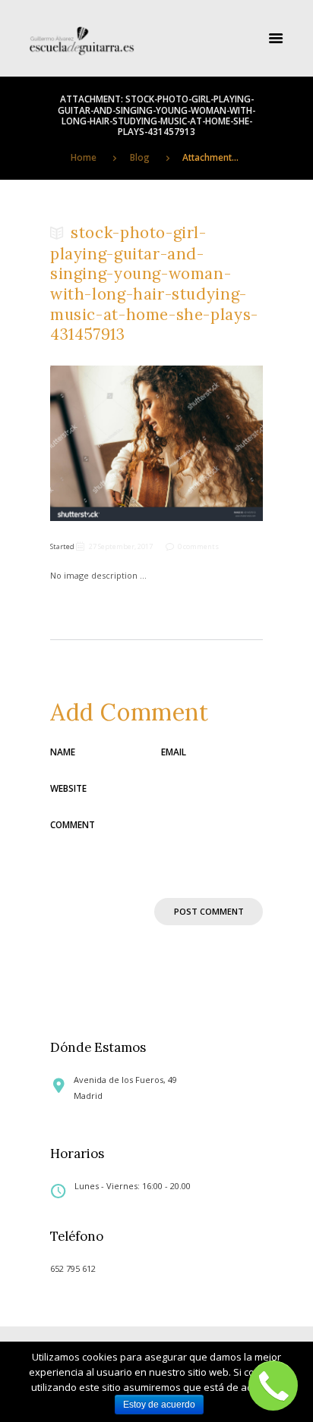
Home (83, 157)
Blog (140, 157)
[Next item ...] (209, 443)
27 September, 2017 (121, 546)
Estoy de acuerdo (159, 1404)
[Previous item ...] (103, 443)
